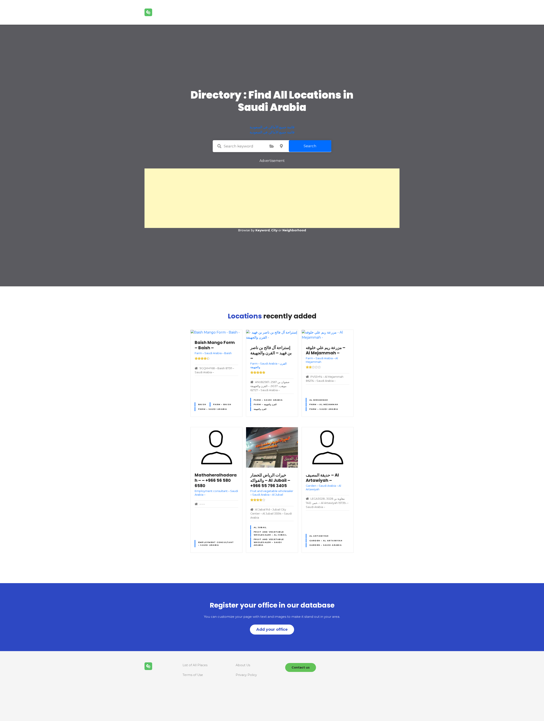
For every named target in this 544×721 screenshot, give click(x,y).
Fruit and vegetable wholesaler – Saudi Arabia (269, 542)
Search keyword (219, 146)
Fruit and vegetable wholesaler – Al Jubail (270, 533)
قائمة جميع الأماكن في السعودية (272, 127)
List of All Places (195, 665)
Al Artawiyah (319, 536)
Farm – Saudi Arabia (212, 409)
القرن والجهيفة (260, 409)
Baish (202, 404)
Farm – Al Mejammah (323, 404)
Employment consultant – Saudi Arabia (216, 543)
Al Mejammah (318, 400)
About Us (243, 665)
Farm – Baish (222, 404)
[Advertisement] (272, 198)
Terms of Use (193, 675)
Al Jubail (260, 527)
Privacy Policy (246, 675)
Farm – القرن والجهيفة (265, 404)
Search (310, 146)
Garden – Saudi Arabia (325, 545)
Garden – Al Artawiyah (325, 540)
